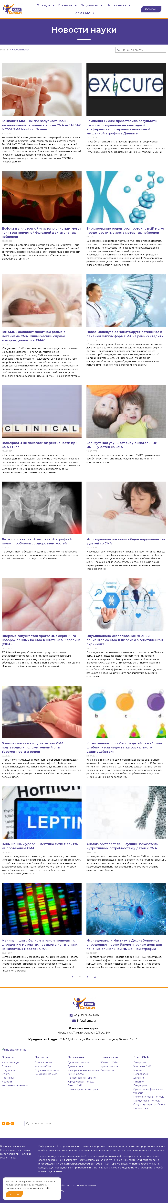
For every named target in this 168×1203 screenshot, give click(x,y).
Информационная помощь (83, 1070)
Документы (8, 1070)
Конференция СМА (46, 1073)
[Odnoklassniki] (8, 1123)
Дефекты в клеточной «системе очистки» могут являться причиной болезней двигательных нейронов (41, 233)
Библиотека (140, 1108)
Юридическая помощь (81, 1081)
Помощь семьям (44, 1062)
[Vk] (3, 1123)
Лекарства (139, 1062)
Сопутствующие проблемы (149, 1104)
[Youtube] (12, 1123)
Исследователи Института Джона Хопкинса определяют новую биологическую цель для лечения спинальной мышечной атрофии (124, 945)
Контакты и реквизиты (15, 1085)
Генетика (138, 1070)
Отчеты (6, 1073)
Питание (138, 1081)
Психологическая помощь (148, 1096)
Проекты (65, 5)
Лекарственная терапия (82, 1077)
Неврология (140, 1073)
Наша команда (10, 1062)
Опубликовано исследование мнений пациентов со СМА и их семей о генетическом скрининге (124, 640)
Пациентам (89, 5)
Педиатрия (140, 1085)
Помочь (6, 1066)
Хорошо (14, 1194)
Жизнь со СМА (109, 1062)
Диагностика (75, 1066)
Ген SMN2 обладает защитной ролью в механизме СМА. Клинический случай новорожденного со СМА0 (33, 336)
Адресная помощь (78, 1062)
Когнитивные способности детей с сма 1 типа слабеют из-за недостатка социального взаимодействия (124, 747)
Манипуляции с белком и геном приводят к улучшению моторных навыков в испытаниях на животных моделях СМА (39, 945)
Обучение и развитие (47, 1070)
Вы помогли (107, 1070)
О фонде (43, 5)
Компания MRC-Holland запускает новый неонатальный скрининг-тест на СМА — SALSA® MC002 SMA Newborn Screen (41, 125)
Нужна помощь (109, 1066)
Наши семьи (116, 5)
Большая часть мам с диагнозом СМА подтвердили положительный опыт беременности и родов (32, 747)
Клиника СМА (43, 1066)
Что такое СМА (142, 1066)
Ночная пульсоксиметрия (83, 1089)
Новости (7, 1081)
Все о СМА (81, 13)
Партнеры (8, 1077)
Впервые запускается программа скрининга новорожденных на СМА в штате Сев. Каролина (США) (41, 640)
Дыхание (138, 1077)
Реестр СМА (75, 1085)
